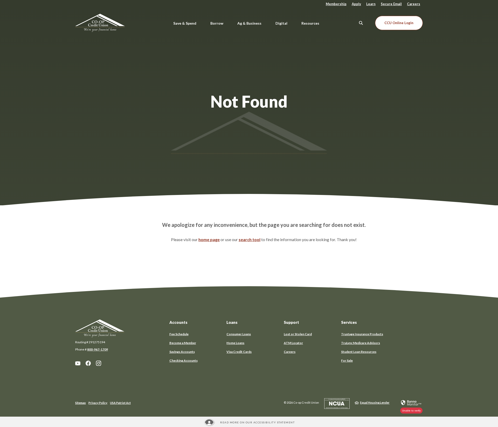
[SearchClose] (361, 23)
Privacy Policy (97, 402)
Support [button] (291, 322)
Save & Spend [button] (184, 23)
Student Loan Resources (358, 352)
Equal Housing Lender (375, 402)
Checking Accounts (183, 360)
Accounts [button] (178, 322)
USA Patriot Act (120, 402)
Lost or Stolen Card (298, 334)
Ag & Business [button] (249, 23)
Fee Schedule (179, 334)
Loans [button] (232, 322)
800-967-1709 (97, 349)
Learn (371, 4)
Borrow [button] (216, 23)
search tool (249, 239)
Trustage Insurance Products (362, 334)
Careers (413, 4)
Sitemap (80, 402)
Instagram (98, 363)
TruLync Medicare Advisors (360, 343)
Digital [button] (281, 23)
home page (209, 239)
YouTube (77, 363)
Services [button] (349, 322)
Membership (336, 4)
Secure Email (391, 4)
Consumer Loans (238, 334)
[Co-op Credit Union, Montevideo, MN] (105, 23)
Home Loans (235, 343)
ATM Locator (293, 343)
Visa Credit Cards (239, 352)
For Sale (347, 360)
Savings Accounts (182, 352)
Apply (356, 4)
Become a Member (182, 343)
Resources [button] (310, 23)
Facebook (88, 363)
